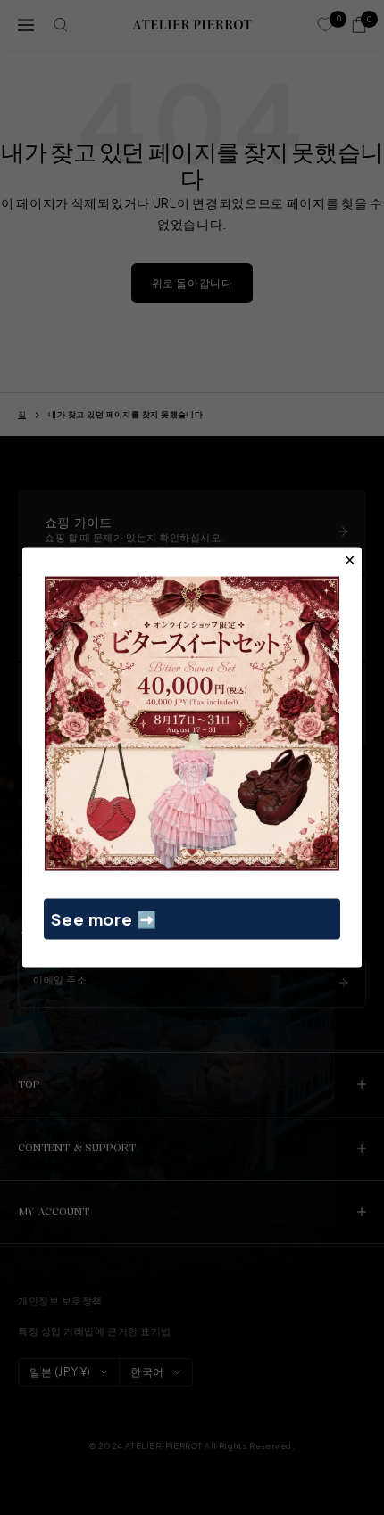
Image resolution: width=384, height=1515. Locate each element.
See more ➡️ (104, 918)
